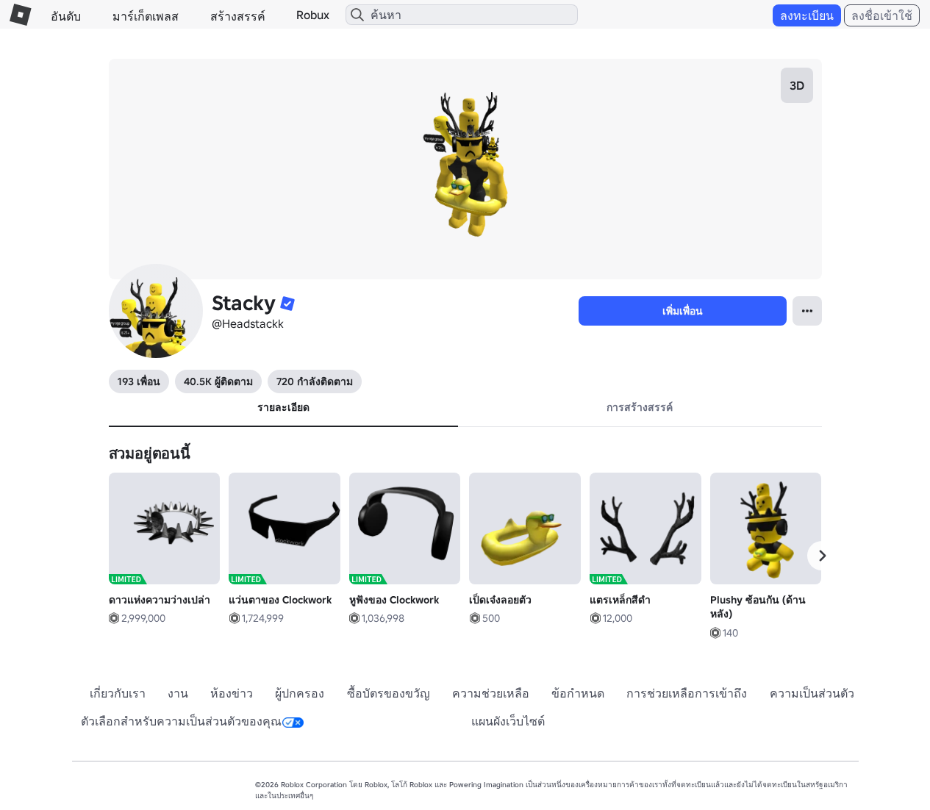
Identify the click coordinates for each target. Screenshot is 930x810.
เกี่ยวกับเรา (118, 693)
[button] (822, 555)
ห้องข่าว (231, 693)
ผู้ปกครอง (299, 693)
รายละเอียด (283, 407)
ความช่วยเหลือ (490, 693)
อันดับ (66, 16)
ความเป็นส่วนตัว (812, 693)
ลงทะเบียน (807, 15)
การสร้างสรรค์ (640, 407)
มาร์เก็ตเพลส (145, 16)
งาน (178, 693)
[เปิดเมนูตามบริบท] (807, 311)
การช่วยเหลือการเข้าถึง (686, 693)
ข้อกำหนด (577, 693)
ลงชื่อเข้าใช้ (881, 15)
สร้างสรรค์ (237, 16)
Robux (312, 14)
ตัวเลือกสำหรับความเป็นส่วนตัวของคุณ (181, 721)
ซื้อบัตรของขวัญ (388, 693)
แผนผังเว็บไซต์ (508, 721)
